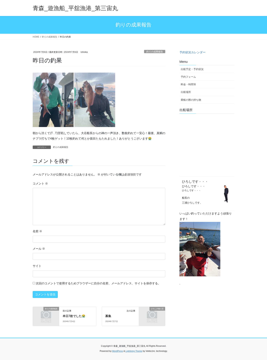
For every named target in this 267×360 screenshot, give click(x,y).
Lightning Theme (134, 351)
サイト (37, 265)
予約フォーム (188, 76)
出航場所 (186, 92)
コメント (40, 183)
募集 (108, 316)
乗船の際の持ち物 (191, 99)
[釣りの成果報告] (46, 314)
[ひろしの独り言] (152, 314)
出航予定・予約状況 (192, 69)
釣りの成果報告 (154, 51)
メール (39, 248)
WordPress (117, 351)
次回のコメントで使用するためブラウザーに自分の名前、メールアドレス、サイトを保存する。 (98, 283)
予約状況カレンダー (192, 52)
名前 (37, 231)
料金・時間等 (188, 84)
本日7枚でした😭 (74, 316)
